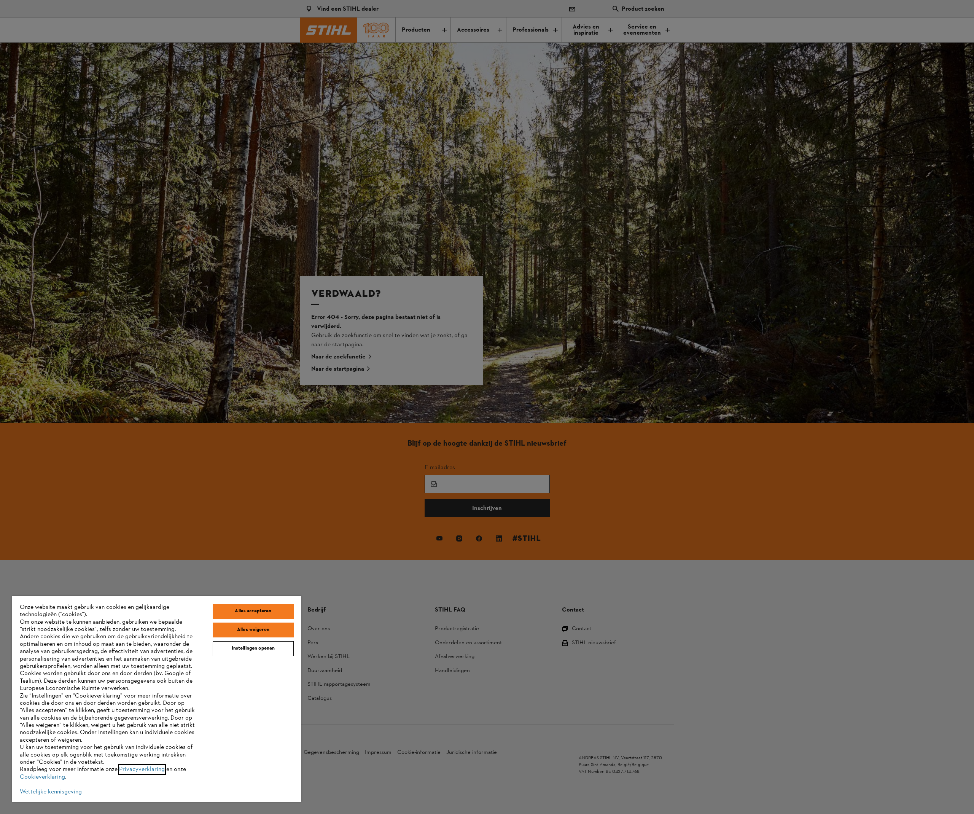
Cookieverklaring (42, 777)
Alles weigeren (253, 629)
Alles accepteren (253, 611)
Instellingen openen (253, 648)
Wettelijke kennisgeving (51, 792)
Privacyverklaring (142, 769)
